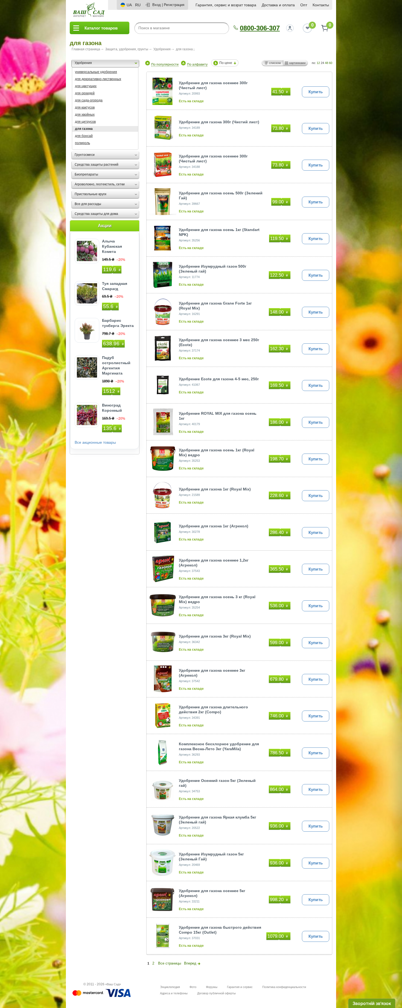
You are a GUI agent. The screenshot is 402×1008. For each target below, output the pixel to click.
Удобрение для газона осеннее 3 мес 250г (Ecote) (219, 342)
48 (326, 63)
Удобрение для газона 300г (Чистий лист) (219, 122)
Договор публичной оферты (216, 993)
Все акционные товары (95, 442)
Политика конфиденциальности (284, 987)
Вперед (190, 963)
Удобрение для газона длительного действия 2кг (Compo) (213, 709)
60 (330, 63)
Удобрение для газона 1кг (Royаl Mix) (215, 489)
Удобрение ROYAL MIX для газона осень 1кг (218, 415)
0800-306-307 (260, 28)
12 (318, 63)
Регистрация (174, 5)
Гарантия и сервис (240, 987)
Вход (156, 5)
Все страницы (169, 963)
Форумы (211, 987)
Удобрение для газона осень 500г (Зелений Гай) (221, 195)
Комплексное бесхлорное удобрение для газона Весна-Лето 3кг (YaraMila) (219, 746)
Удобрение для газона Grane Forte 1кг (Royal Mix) (215, 305)
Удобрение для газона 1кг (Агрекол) (213, 526)
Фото (193, 987)
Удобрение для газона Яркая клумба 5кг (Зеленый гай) (217, 819)
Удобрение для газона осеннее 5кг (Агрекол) (212, 893)
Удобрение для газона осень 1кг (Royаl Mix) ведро (216, 452)
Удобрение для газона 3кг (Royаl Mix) (215, 636)
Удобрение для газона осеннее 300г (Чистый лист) (213, 85)
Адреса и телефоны (174, 993)
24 (322, 63)
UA (129, 5)
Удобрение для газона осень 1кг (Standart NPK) (219, 232)
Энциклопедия (170, 987)
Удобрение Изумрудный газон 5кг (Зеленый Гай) (211, 856)
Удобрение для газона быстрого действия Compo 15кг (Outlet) (220, 929)
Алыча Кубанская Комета (112, 246)
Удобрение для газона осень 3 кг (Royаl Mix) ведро (217, 599)
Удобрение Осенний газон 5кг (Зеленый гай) (217, 783)
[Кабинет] (289, 28)
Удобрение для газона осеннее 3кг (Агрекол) (212, 672)
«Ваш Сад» (113, 984)
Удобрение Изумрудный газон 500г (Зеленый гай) (212, 268)
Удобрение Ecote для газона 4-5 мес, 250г (219, 379)
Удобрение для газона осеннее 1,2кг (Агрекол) (214, 562)
